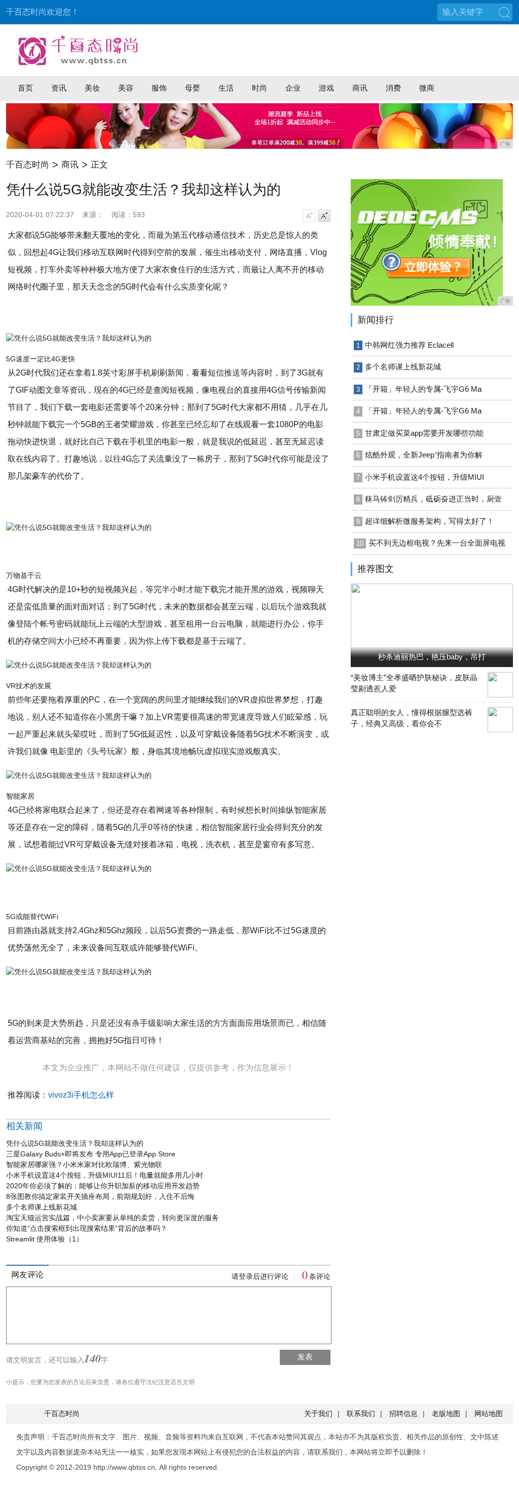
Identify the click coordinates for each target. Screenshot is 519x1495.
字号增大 (324, 216)
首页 (25, 88)
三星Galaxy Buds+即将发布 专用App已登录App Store (90, 1154)
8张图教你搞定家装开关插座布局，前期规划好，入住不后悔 (100, 1196)
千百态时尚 (27, 165)
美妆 (92, 88)
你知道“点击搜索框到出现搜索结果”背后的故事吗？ (86, 1228)
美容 (125, 88)
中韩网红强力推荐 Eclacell (409, 345)
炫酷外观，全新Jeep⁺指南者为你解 (424, 454)
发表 (305, 1356)
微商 (426, 88)
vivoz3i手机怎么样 (81, 1095)
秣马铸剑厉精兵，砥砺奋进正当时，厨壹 (433, 498)
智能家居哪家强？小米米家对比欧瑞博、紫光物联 (84, 1164)
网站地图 (488, 1413)
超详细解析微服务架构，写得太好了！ (429, 521)
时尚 (259, 88)
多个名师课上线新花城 (41, 1207)
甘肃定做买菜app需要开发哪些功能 (424, 433)
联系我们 (361, 1413)
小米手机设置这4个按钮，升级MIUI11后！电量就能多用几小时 (104, 1175)
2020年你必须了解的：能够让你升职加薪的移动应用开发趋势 (103, 1186)
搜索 (504, 12)
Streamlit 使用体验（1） (44, 1239)
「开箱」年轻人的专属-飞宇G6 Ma (423, 389)
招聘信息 (403, 1413)
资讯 (58, 88)
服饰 (159, 88)
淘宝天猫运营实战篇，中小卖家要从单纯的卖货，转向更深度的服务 (112, 1218)
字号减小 (309, 216)
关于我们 (318, 1413)
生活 (226, 88)
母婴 (192, 88)
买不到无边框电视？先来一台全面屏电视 (436, 542)
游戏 (326, 88)
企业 (293, 88)
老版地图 (446, 1413)
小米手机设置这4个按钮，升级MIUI (424, 477)
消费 (393, 88)
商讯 (359, 88)
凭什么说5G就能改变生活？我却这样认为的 (74, 1143)
